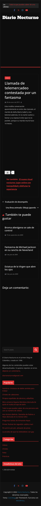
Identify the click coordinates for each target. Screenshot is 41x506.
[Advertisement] (20, 45)
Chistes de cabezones (10, 394)
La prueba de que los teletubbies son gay (18, 432)
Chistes (5, 449)
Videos (8, 78)
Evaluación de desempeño (16, 202)
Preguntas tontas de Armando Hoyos (16, 420)
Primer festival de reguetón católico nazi (17, 424)
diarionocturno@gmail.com (12, 375)
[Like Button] (7, 172)
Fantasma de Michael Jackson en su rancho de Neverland (20, 249)
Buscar (36, 350)
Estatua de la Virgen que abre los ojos (20, 268)
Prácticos (5, 456)
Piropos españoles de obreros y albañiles (18, 398)
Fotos (4, 452)
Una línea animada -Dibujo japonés (21, 207)
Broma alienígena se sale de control (19, 229)
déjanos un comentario (11, 371)
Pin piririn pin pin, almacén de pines (16, 428)
